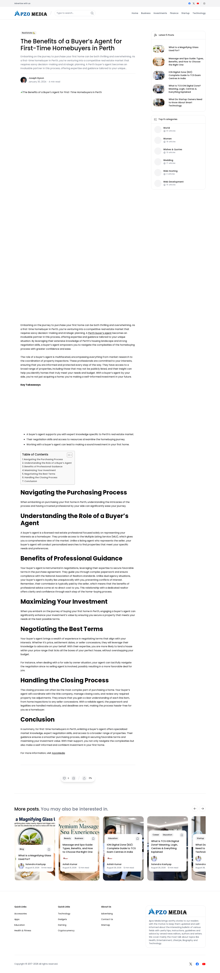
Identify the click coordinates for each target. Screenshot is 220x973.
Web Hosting (170, 171)
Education (113, 838)
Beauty (67, 838)
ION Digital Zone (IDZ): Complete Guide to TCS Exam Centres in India (185, 75)
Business (79, 838)
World (166, 128)
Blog (22, 849)
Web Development (173, 182)
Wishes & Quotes (172, 149)
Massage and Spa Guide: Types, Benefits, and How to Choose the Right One (186, 61)
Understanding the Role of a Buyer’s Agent (48, 462)
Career (156, 834)
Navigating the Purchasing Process (43, 459)
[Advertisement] (78, 409)
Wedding (168, 160)
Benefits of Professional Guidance (43, 466)
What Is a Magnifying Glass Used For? (183, 49)
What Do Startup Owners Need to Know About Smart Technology (185, 102)
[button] (204, 3)
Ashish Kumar (70, 864)
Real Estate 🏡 (28, 33)
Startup (200, 838)
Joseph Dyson (36, 78)
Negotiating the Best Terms (39, 473)
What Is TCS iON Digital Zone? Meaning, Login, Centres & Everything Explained (185, 88)
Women (167, 138)
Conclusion (31, 481)
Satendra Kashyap (35, 864)
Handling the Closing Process (41, 477)
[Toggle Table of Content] (68, 455)
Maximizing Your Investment (40, 470)
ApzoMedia (58, 753)
